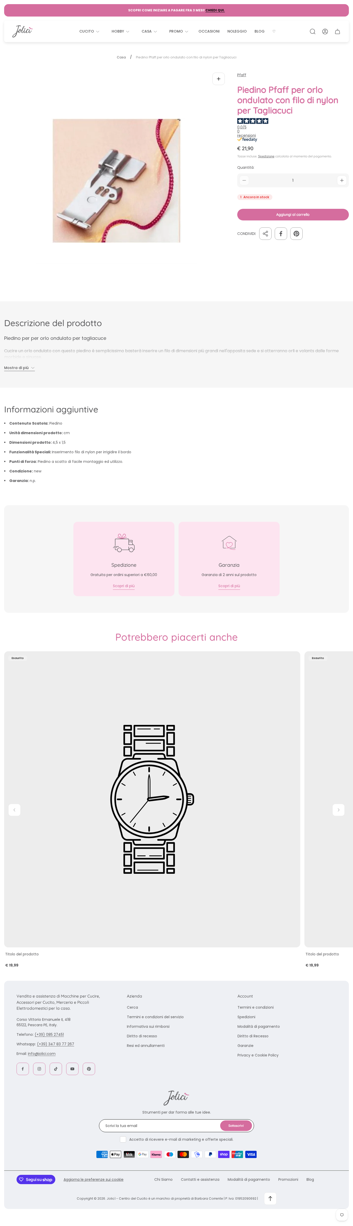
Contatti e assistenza (200, 1179)
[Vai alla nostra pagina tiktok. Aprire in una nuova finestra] (56, 1069)
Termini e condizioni (255, 1007)
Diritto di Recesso (252, 1036)
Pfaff (241, 75)
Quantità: (245, 167)
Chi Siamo (163, 1179)
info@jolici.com (42, 1053)
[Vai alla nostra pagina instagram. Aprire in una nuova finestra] (39, 1069)
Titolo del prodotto (22, 954)
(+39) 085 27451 (49, 1034)
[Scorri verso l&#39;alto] (270, 1198)
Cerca (132, 1007)
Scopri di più (124, 585)
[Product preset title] (152, 799)
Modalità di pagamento (258, 1026)
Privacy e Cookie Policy (258, 1055)
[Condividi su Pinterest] (296, 233)
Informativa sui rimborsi (148, 1026)
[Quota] (265, 233)
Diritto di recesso (142, 1036)
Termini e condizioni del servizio (155, 1017)
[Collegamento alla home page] (176, 1098)
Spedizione (266, 156)
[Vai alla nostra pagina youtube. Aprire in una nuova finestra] (72, 1069)
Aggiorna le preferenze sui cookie (94, 1179)
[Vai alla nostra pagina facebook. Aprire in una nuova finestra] (23, 1069)
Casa (121, 57)
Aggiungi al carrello (293, 214)
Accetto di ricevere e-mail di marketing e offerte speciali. (181, 1139)
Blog (310, 1179)
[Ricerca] (312, 31)
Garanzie (245, 1045)
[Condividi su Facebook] (281, 233)
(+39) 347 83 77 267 (55, 1044)
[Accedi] (325, 31)
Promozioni (288, 1179)
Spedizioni (246, 1017)
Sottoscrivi (236, 1126)
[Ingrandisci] (218, 79)
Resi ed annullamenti (146, 1045)
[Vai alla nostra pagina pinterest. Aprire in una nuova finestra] (89, 1069)
